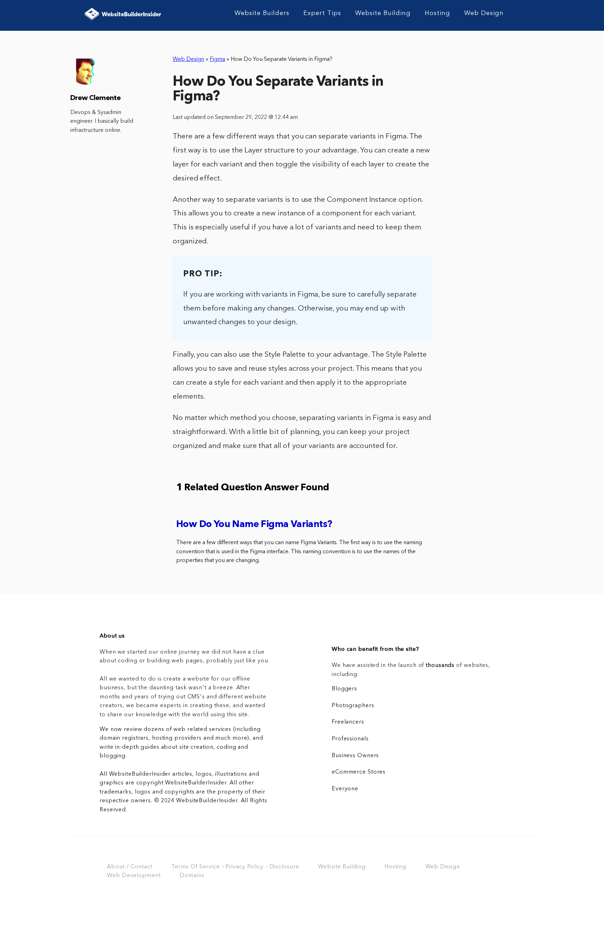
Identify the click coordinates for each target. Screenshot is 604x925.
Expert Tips (322, 13)
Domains (192, 875)
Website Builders (262, 13)
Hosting (437, 13)
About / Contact (129, 867)
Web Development (133, 875)
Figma (217, 59)
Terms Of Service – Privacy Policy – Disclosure (235, 867)
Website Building (383, 13)
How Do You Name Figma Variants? (254, 524)
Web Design (484, 13)
